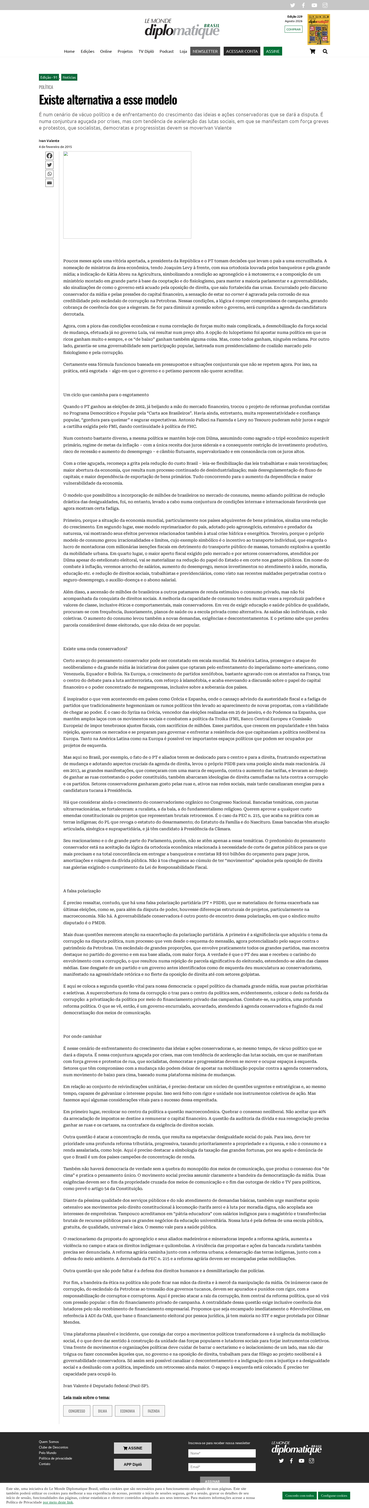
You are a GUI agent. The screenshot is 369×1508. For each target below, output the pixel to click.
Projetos (125, 51)
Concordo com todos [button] (299, 1495)
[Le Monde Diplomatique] (182, 38)
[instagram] (325, 5)
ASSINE (273, 51)
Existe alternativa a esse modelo (108, 99)
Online (106, 51)
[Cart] (313, 51)
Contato (44, 1464)
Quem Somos (49, 1442)
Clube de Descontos (53, 1447)
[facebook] (303, 5)
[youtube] (314, 5)
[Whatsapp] (49, 174)
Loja (183, 51)
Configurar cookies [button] (334, 1495)
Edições (87, 51)
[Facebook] (49, 156)
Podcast (167, 51)
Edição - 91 (48, 77)
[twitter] (293, 5)
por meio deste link (58, 1502)
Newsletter (205, 51)
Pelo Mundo (47, 1453)
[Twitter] (49, 165)
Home (69, 51)
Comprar (293, 29)
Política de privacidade (55, 1458)
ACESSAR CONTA (242, 51)
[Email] (49, 183)
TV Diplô (146, 51)
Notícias (69, 77)
